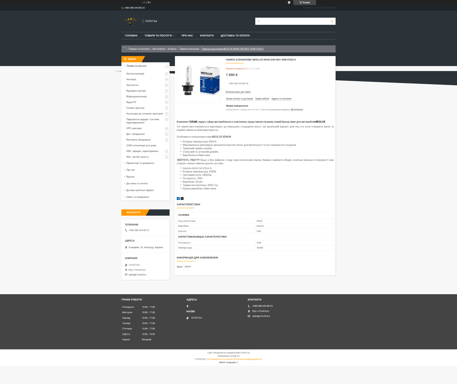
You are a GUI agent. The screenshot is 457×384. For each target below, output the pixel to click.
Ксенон (172, 48)
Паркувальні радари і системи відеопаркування (142, 121)
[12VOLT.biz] (130, 21)
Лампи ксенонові (189, 48)
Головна (131, 35)
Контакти (207, 35)
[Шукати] (332, 21)
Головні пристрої (135, 108)
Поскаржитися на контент (220, 359)
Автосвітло (158, 48)
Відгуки (130, 176)
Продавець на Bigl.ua (228, 356)
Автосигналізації (135, 73)
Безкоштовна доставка (238, 92)
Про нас (187, 35)
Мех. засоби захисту (137, 156)
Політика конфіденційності (248, 359)
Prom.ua (246, 353)
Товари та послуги (158, 35)
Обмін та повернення (137, 197)
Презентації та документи (140, 163)
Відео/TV (131, 102)
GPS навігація (134, 128)
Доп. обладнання (135, 134)
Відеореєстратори (136, 90)
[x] (182, 199)
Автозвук (131, 79)
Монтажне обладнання (138, 139)
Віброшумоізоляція (136, 96)
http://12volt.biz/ (137, 269)
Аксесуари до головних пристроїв (144, 113)
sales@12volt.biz (137, 274)
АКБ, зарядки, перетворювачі (142, 151)
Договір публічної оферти (140, 190)
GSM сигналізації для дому (141, 145)
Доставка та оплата (235, 35)
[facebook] (178, 199)
